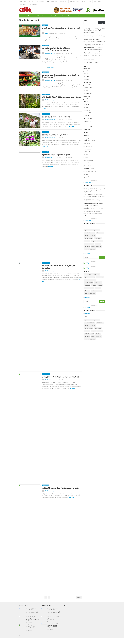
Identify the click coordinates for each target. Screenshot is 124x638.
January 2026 (87, 85)
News (92, 243)
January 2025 (87, 115)
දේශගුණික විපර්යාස (74, 1)
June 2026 (86, 74)
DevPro (86, 235)
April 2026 (86, 76)
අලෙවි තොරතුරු (63, 1)
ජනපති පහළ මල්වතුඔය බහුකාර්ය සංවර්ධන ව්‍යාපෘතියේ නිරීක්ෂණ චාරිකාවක (31, 627)
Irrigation (94, 241)
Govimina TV (87, 241)
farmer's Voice (98, 238)
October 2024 (87, 124)
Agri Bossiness (88, 230)
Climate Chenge (100, 232)
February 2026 (87, 82)
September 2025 (88, 93)
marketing (87, 243)
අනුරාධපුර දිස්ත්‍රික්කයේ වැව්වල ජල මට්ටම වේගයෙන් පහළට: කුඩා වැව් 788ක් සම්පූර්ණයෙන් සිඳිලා (94, 30)
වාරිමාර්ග (86, 174)
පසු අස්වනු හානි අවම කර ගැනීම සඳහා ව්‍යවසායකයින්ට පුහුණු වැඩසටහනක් (56, 49)
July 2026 (86, 71)
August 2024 (87, 129)
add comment (62, 33)
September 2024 (88, 127)
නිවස (21, 16)
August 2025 (87, 96)
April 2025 (86, 107)
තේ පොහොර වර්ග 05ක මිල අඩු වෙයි (56, 117)
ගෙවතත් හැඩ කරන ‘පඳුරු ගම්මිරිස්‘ (55, 135)
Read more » (63, 40)
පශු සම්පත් (49, 16)
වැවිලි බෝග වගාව (33, 4)
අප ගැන (83, 16)
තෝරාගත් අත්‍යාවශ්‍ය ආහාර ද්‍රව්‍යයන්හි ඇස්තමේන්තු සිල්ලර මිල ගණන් (61, 76)
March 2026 (87, 79)
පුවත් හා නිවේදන (40, 1)
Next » (79, 597)
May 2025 (86, 104)
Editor (46, 33)
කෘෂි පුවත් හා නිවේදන (39, 16)
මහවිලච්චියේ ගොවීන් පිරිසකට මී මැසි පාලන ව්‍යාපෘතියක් (58, 266)
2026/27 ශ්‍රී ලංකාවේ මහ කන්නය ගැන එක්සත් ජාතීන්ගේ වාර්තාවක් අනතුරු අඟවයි (32, 618)
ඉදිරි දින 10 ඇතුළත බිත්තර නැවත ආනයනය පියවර (60, 488)
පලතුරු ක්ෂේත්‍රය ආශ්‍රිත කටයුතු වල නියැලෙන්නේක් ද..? (61, 29)
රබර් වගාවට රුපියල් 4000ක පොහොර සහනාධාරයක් (61, 97)
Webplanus (43, 636)
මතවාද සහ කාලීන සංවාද (90, 171)
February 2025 (87, 113)
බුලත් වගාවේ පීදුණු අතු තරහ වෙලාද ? (56, 154)
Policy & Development (96, 246)
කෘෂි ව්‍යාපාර (23, 4)
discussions (92, 235)
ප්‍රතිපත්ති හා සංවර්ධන (86, 1)
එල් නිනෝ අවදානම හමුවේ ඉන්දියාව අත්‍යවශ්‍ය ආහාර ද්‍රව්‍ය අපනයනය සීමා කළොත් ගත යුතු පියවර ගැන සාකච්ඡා (93, 53)
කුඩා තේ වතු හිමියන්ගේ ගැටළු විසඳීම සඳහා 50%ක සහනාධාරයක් (54, 618)
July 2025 (86, 99)
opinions (98, 243)
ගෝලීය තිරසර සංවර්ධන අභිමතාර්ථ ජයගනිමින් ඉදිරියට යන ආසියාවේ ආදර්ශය (53, 626)
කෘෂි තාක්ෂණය (45, 45)
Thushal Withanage (50, 53)
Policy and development (90, 249)
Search (85, 20)
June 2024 (86, 135)
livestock (100, 241)
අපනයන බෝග (97, 1)
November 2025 (88, 90)
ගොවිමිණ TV (23, 1)
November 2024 (88, 121)
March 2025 (87, 110)
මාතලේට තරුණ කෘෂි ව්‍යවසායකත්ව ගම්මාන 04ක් (60, 377)
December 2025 (88, 87)
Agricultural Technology (90, 232)
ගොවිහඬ (31, 1)
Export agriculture (89, 238)
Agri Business (96, 230)
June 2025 (86, 101)
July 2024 (86, 132)
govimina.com (26, 636)
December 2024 (88, 118)
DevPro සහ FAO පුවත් (52, 1)
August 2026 (87, 68)
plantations (87, 246)
